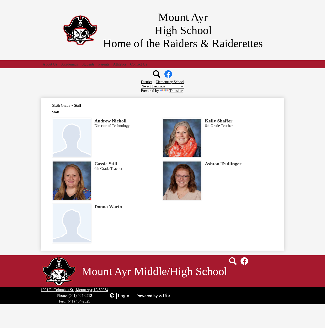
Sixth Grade (61, 105)
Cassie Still (105, 163)
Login (118, 296)
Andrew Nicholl (110, 120)
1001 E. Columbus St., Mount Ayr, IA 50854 (74, 290)
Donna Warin (108, 206)
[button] (50, 64)
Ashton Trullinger (223, 163)
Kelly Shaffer (218, 120)
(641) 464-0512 (80, 295)
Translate (176, 91)
